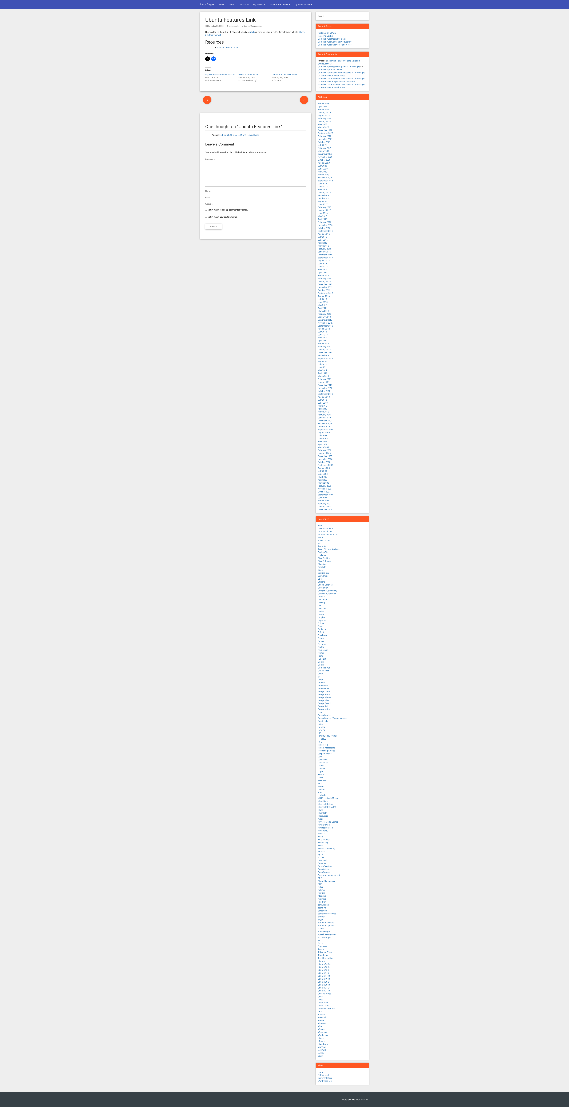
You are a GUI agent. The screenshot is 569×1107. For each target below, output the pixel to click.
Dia (319, 605)
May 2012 (322, 337)
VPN (320, 1011)
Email (320, 626)
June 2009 (323, 438)
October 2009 (324, 426)
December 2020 (325, 154)
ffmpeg (321, 641)
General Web (323, 671)
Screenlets (322, 911)
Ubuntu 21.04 (324, 988)
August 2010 (324, 397)
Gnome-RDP (323, 688)
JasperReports (324, 753)
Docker (321, 611)
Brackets (322, 567)
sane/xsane (323, 905)
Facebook (322, 635)
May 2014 (322, 269)
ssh (319, 940)
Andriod (321, 537)
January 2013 (324, 317)
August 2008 (324, 468)
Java (320, 756)
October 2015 (324, 228)
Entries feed (323, 1075)
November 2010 (325, 388)
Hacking (321, 727)
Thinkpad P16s (325, 952)
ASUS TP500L (324, 540)
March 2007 (323, 500)
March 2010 (323, 412)
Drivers (321, 614)
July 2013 (322, 299)
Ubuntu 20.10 (324, 985)
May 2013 (322, 305)
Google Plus (323, 700)
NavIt (320, 836)
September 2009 (325, 429)
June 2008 (323, 474)
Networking (323, 842)
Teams (321, 949)
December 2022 (325, 130)
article (252, 32)
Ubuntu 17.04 (324, 973)
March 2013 (323, 311)
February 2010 (324, 414)
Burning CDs (323, 573)
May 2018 (322, 189)
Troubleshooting (325, 958)
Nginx (320, 854)
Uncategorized (256, 26)
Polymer (321, 890)
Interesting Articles (326, 751)
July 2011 (322, 364)
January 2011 (324, 382)
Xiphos (321, 1038)
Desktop (321, 602)
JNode (321, 765)
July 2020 (322, 166)
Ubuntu (247, 26)
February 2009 (324, 450)
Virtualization (324, 1005)
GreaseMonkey (325, 715)
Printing (321, 893)
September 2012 (325, 326)
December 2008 (325, 456)
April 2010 (322, 409)
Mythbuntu (323, 831)
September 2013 (325, 293)
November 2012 (325, 323)
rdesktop (322, 896)
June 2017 (323, 204)
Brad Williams (362, 1099)
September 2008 (325, 465)
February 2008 (324, 486)
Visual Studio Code (326, 1008)
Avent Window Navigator (329, 549)
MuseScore (323, 816)
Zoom (320, 1056)
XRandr (321, 1041)
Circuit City (323, 588)
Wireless (321, 1029)
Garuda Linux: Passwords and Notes (334, 45)
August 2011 (324, 361)
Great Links (323, 721)
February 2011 (324, 379)
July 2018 (322, 183)
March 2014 (323, 275)
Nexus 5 (321, 851)
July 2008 (322, 471)
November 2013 (325, 287)
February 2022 (324, 136)
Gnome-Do (323, 685)
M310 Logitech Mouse (328, 798)
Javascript (323, 759)
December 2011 (325, 352)
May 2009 (322, 441)
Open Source (324, 872)
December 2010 (325, 385)
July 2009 (322, 435)
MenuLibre (323, 801)
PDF (320, 878)
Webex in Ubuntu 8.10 (248, 74)
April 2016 (322, 219)
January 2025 (324, 112)
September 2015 (325, 231)
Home (221, 4)
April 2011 (322, 373)
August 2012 (324, 329)
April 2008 (322, 480)
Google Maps (324, 694)
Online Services (325, 866)
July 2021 (322, 145)
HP (319, 733)
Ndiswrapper (324, 839)
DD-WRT (321, 596)
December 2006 (325, 509)
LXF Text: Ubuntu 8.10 (227, 47)
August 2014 (324, 260)
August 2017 (324, 201)
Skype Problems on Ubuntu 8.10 (220, 74)
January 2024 (324, 121)
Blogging (322, 564)
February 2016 (324, 222)
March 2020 (323, 174)
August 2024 (324, 115)
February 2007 (324, 503)
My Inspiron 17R (325, 828)
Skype (320, 919)
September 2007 (325, 494)
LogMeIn (322, 795)
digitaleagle (234, 26)
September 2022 (325, 133)
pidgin (320, 887)
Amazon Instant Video (328, 534)
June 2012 (323, 334)
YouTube (322, 1047)
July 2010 (322, 400)
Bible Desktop (324, 558)
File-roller (322, 644)
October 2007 (324, 492)
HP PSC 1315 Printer (327, 736)
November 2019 (325, 177)
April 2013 (322, 308)
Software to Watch (326, 922)
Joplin (320, 771)
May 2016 (322, 216)
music (320, 819)
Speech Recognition (327, 934)
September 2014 (325, 257)
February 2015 (324, 249)
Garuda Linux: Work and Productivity (334, 42)
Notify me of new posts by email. (223, 217)
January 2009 (324, 453)
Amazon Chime (325, 531)
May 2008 (322, 477)
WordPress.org (325, 1081)
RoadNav (322, 902)
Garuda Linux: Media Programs (332, 39)
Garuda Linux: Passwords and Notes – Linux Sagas (341, 78)
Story (320, 943)
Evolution (322, 629)
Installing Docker (325, 36)
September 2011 (325, 358)
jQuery (321, 774)
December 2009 (325, 420)
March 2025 (323, 109)
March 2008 (323, 483)
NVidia (321, 857)
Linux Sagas (207, 4)
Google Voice (324, 709)
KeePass (322, 780)
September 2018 (325, 180)
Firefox (321, 647)
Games (321, 662)
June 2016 (323, 213)
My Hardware (324, 825)
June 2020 (323, 169)
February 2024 (324, 118)
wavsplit (322, 1014)
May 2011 (322, 370)
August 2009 (324, 432)
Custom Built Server (327, 593)
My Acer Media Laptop (328, 822)
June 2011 (323, 367)
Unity (320, 996)
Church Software (325, 585)
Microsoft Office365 (327, 807)
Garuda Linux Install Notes (330, 69)
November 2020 (325, 157)
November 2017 (325, 195)
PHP (320, 884)
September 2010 (325, 394)
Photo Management (327, 881)
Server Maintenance (327, 913)
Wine (320, 1026)
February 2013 (324, 314)
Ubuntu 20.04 (324, 982)
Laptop (321, 789)
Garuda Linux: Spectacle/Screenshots (338, 81)
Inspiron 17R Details (279, 4)
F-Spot (321, 632)
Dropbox (322, 617)
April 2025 (322, 106)
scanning (322, 908)
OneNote (322, 863)
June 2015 (323, 240)
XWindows (323, 1044)
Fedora (321, 638)
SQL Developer (324, 937)
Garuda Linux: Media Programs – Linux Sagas (339, 66)
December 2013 (325, 284)
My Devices (258, 4)
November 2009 (325, 423)
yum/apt (322, 1050)
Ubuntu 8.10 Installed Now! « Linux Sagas (240, 135)
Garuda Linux (324, 668)
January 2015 (324, 252)
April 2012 (322, 340)
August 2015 (324, 234)
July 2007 (322, 497)
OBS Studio (323, 860)
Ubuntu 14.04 (324, 964)
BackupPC (322, 552)
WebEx (321, 1020)
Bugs (320, 570)
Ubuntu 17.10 (324, 976)
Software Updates (326, 925)
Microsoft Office (325, 804)
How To (321, 730)
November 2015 (325, 225)
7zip (320, 525)
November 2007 (325, 489)
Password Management (329, 875)
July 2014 (322, 263)
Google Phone (324, 697)
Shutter (321, 916)
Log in (320, 1072)
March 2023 (323, 127)
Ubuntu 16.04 (324, 970)
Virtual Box (323, 1002)
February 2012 (324, 346)
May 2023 (322, 124)
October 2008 (324, 462)
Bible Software (324, 561)
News (320, 845)
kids (320, 783)
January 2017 (324, 210)
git (319, 676)
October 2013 (324, 290)
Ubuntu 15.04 (324, 967)
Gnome (321, 682)
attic (320, 543)
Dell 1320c (322, 599)
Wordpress (323, 1035)
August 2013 (324, 296)
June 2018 (323, 186)
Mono (320, 810)
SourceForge (324, 931)
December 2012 (325, 320)
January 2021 (324, 151)
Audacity (322, 546)
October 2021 (324, 142)
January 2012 (324, 349)
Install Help (323, 745)
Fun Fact (322, 659)
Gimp (320, 673)
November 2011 (325, 355)
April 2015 (322, 243)
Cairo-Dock (323, 576)
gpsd (320, 712)
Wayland (322, 1017)
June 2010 (323, 403)
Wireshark (322, 1032)
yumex (321, 1053)
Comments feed (325, 1078)
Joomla (321, 768)
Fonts (320, 656)
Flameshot (323, 650)
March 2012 (323, 343)
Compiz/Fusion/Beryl (327, 591)
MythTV (321, 833)
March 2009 (323, 447)
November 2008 (325, 459)
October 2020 (324, 160)
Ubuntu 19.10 (324, 979)
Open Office (323, 869)
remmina (322, 899)
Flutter (321, 653)
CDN (320, 579)
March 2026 (323, 103)
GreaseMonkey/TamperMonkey (332, 718)
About (231, 4)
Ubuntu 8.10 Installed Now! (284, 74)
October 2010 (324, 391)
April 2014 (322, 272)
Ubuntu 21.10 (324, 991)
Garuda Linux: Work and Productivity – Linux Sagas (341, 72)
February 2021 (324, 148)
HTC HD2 (322, 739)
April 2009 (322, 444)
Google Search (324, 703)
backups (322, 555)
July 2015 (322, 237)
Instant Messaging (326, 748)
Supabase (322, 946)
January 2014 (324, 281)
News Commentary (326, 848)
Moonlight (322, 813)
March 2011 (323, 376)
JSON (320, 777)
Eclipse (321, 623)
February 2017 (324, 207)
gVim (320, 724)
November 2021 (325, 139)
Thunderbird (323, 955)
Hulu (320, 742)
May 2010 (322, 406)
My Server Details (303, 4)
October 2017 (324, 198)
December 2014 (325, 254)
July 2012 (322, 332)
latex (320, 792)
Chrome (321, 582)
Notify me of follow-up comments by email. (228, 210)
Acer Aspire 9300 (325, 528)
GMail (320, 679)
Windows (322, 1023)
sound (321, 928)
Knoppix (321, 786)
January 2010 (324, 417)
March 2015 (323, 246)
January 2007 (324, 506)
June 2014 (323, 266)
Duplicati (322, 620)
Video (320, 999)
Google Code (324, 691)
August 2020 (324, 163)
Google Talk (323, 706)
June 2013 (323, 302)
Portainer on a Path (327, 33)
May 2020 (322, 172)
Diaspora (322, 608)
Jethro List (244, 4)
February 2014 (324, 278)
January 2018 (324, 192)
